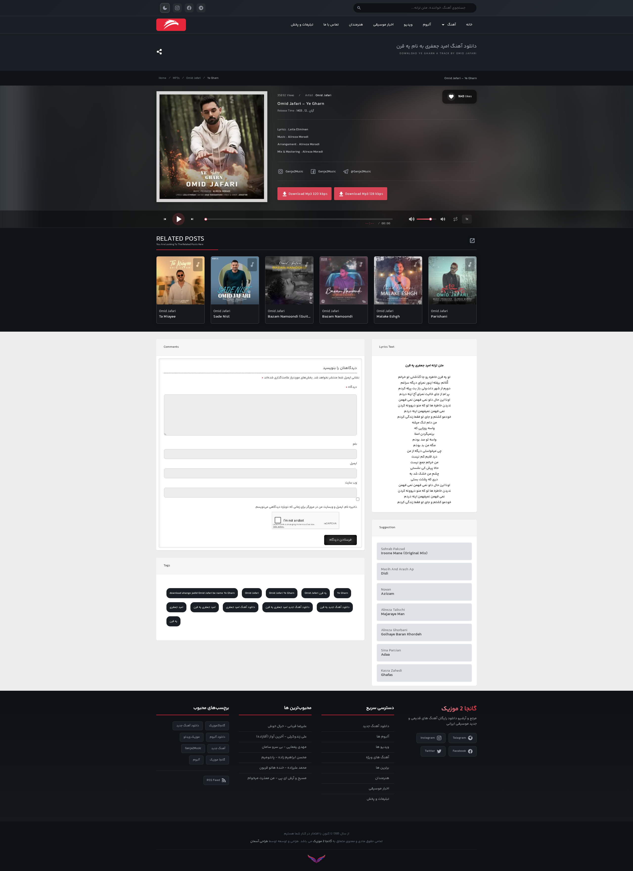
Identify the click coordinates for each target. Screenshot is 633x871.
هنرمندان (356, 24)
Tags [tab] (167, 565)
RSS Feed (213, 780)
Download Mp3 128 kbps (363, 194)
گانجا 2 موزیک (322, 841)
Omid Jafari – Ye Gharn (460, 78)
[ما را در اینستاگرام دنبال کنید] (177, 7)
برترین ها (382, 768)
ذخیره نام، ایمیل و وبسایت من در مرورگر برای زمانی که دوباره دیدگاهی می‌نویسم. (306, 507)
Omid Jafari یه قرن (316, 593)
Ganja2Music (294, 171)
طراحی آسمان (259, 841)
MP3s (176, 78)
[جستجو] (359, 8)
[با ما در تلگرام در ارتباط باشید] (201, 7)
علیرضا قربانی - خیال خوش (287, 726)
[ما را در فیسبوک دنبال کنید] (189, 7)
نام (355, 444)
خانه (469, 24)
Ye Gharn (213, 78)
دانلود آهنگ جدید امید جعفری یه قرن (288, 607)
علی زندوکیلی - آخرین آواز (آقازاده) (281, 736)
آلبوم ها (383, 736)
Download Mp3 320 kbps (307, 194)
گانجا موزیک (217, 759)
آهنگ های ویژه (377, 757)
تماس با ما (331, 24)
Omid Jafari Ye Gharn (281, 593)
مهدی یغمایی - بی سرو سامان (284, 747)
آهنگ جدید (218, 748)
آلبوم (427, 24)
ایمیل (353, 463)
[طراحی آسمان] (316, 859)
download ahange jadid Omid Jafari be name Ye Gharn (202, 593)
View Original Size (215, 191)
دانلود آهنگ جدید (376, 726)
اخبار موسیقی (383, 24)
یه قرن (173, 621)
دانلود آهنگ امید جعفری (240, 607)
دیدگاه (351, 387)
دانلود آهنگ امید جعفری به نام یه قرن (436, 46)
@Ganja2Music (361, 171)
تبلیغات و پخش (302, 24)
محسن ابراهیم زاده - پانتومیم (284, 757)
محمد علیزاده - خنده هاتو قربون (283, 768)
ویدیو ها (382, 747)
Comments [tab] (171, 346)
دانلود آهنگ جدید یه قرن (335, 607)
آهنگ (451, 24)
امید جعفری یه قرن (205, 607)
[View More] (472, 240)
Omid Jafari (193, 78)
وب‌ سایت (351, 483)
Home (162, 78)
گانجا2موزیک (217, 725)
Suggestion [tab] (387, 527)
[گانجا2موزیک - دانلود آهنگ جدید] (171, 25)
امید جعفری (176, 607)
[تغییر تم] (165, 8)
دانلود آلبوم (217, 737)
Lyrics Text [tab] (386, 346)
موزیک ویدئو (191, 737)
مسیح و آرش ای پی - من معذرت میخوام (277, 778)
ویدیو (408, 24)
